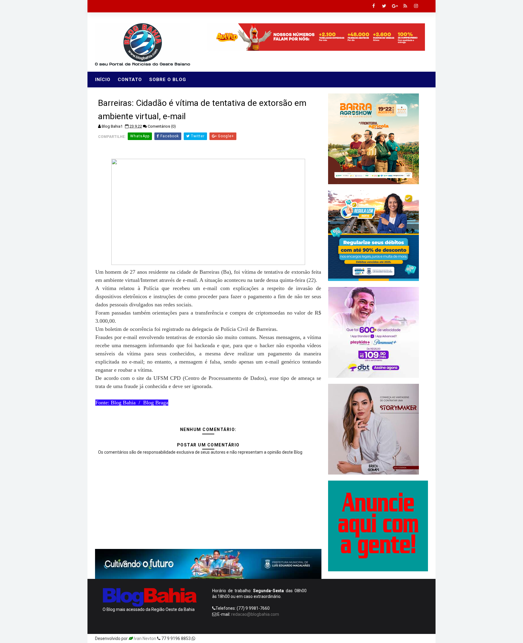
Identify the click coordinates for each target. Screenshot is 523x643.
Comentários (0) (162, 126)
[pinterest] (358, 638)
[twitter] (384, 6)
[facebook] (373, 6)
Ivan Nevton (145, 638)
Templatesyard (210, 638)
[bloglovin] (368, 638)
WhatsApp (140, 136)
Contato (130, 79)
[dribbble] (379, 638)
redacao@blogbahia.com (255, 614)
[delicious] (421, 638)
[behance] (400, 638)
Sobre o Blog (167, 79)
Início (102, 79)
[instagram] (415, 6)
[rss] (405, 6)
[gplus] (394, 6)
